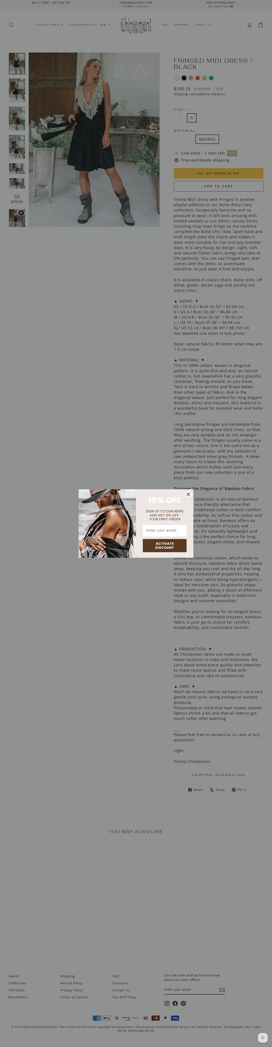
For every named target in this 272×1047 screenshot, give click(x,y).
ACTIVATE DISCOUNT (164, 545)
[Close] (188, 494)
